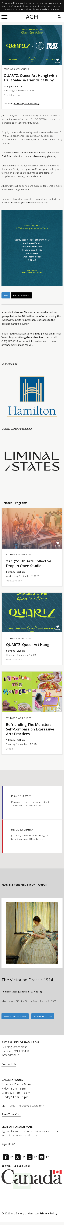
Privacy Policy (48, 1213)
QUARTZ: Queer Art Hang (27, 644)
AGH (32, 17)
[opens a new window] (7, 1157)
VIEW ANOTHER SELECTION (15, 1016)
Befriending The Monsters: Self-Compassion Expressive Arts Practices (30, 729)
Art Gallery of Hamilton (25, 103)
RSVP (6, 295)
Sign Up (6, 1144)
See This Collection (43, 1016)
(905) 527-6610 (10, 1055)
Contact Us (8, 1064)
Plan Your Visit (11, 1114)
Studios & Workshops (16, 69)
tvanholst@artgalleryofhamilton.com (29, 202)
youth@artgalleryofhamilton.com (30, 337)
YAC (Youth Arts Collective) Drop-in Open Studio (29, 563)
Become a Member (21, 295)
